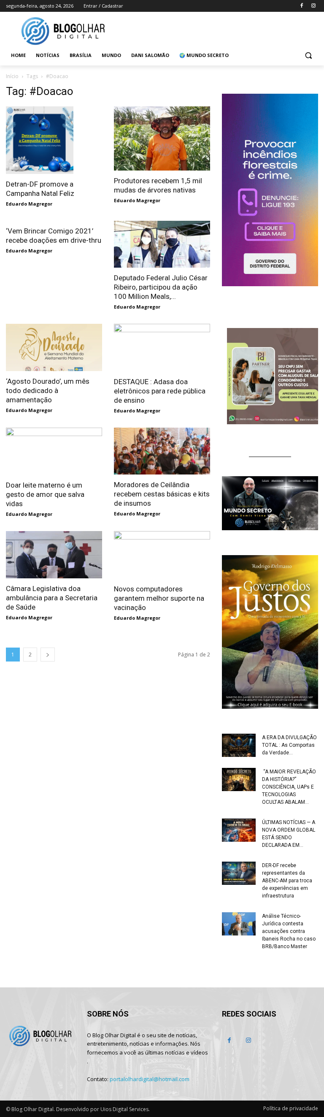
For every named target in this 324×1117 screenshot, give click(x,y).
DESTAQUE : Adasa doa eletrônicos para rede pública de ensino (159, 390)
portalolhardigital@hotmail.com (149, 1079)
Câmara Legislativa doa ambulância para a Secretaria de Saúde (51, 597)
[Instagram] (313, 6)
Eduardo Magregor (29, 204)
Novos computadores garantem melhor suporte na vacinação (159, 598)
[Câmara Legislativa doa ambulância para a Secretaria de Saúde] (54, 554)
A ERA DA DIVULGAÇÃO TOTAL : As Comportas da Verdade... (289, 745)
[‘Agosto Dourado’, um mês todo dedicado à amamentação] (54, 347)
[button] (308, 55)
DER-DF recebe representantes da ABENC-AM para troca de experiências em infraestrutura (287, 880)
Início (12, 76)
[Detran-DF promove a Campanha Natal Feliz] (54, 140)
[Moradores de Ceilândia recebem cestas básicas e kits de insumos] (162, 451)
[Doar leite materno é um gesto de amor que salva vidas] (54, 451)
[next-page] (47, 655)
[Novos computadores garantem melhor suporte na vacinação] (162, 555)
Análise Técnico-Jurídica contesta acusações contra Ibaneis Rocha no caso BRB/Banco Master (289, 931)
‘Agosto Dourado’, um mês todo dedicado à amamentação (47, 390)
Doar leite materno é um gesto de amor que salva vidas (45, 494)
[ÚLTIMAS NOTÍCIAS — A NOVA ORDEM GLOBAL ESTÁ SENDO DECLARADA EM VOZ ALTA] (239, 830)
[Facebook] (301, 6)
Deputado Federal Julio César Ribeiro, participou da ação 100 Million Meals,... (161, 287)
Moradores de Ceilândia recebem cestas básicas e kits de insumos (162, 493)
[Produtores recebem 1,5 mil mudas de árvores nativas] (162, 138)
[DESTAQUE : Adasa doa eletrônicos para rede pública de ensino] (162, 347)
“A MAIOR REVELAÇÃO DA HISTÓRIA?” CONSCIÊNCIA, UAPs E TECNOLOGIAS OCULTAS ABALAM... (289, 787)
